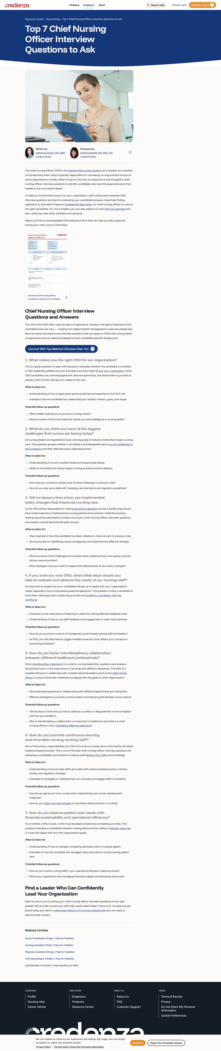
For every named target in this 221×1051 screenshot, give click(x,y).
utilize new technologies (57, 803)
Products (78, 1001)
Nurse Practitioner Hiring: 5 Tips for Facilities (49, 938)
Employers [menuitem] (88, 4)
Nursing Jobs (36, 1001)
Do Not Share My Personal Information (178, 1008)
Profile (32, 996)
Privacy (165, 1001)
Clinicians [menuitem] (74, 4)
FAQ (119, 1001)
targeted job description (78, 204)
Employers (79, 996)
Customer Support (129, 1007)
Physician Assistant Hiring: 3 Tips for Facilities (50, 951)
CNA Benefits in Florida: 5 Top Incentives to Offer (51, 965)
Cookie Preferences (173, 1015)
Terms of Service (171, 996)
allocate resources (120, 828)
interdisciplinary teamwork (47, 664)
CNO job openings (114, 208)
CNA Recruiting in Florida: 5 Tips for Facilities (49, 958)
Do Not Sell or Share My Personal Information (79, 1046)
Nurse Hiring (53, 18)
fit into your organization (110, 370)
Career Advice (37, 1007)
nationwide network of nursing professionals (79, 910)
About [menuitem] (102, 4)
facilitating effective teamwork (73, 725)
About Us (123, 996)
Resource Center (34, 18)
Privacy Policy (43, 1046)
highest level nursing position (85, 170)
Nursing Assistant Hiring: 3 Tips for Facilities (49, 945)
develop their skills (96, 755)
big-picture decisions (86, 508)
